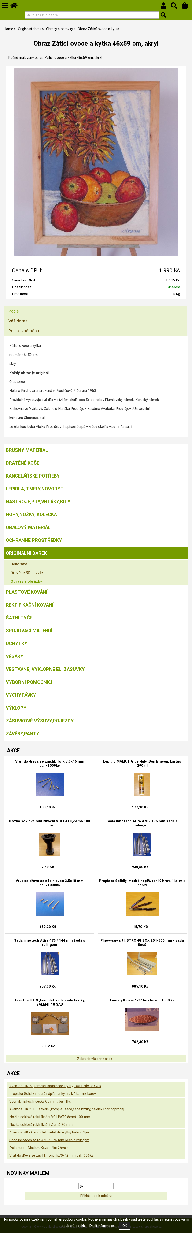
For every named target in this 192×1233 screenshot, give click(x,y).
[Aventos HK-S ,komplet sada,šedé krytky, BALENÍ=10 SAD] (50, 1023)
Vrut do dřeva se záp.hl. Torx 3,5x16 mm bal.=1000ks (49, 763)
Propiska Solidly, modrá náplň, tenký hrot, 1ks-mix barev (142, 883)
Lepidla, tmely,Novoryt (35, 489)
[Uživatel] (166, 7)
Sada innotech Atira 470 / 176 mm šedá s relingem (142, 823)
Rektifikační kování (29, 605)
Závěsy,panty (22, 734)
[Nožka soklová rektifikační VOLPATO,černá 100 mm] (49, 844)
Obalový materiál (28, 527)
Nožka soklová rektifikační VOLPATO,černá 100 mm (49, 823)
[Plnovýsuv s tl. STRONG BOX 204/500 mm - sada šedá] (142, 964)
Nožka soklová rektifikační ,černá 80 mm (41, 1124)
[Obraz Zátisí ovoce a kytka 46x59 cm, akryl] (96, 162)
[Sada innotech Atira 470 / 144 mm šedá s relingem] (50, 964)
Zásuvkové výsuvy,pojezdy (40, 721)
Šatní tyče (19, 618)
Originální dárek (26, 553)
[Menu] (5, 5)
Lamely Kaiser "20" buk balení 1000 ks (142, 1000)
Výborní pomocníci (29, 682)
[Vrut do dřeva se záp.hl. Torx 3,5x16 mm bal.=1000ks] (50, 784)
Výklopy (16, 708)
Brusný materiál (27, 450)
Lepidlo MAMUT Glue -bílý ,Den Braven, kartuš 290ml (142, 763)
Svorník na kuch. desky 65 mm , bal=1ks (40, 1101)
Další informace (101, 1226)
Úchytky (16, 643)
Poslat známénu (23, 330)
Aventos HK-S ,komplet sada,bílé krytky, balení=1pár (49, 1132)
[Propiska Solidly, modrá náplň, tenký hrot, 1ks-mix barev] (142, 904)
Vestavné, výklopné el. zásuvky (45, 669)
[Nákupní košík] (187, 7)
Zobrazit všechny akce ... (96, 1059)
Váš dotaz (17, 320)
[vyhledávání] (176, 7)
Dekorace (19, 564)
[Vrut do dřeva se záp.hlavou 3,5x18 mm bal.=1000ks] (50, 904)
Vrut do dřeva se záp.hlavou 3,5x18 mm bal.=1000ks (50, 883)
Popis (13, 311)
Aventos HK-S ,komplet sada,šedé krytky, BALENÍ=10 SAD (49, 1002)
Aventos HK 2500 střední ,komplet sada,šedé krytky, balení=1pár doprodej (66, 1109)
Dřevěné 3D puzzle (27, 572)
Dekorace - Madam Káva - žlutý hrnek (38, 1148)
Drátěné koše (22, 463)
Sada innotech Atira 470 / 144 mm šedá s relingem (49, 942)
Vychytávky (21, 695)
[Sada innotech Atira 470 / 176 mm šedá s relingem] (142, 844)
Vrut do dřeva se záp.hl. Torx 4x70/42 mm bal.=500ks (51, 1155)
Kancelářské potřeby (33, 476)
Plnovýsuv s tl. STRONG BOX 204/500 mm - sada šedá (142, 942)
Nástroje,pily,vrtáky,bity (38, 501)
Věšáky (14, 656)
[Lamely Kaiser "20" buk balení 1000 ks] (142, 1019)
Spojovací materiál (30, 630)
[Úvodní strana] (16, 7)
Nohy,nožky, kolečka (31, 514)
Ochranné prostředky (34, 540)
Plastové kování (26, 592)
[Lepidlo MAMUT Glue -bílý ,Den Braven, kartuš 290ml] (142, 784)
